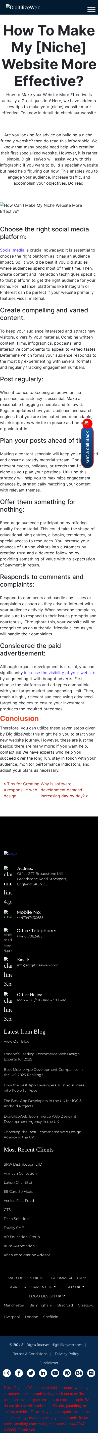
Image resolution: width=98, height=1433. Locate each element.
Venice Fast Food (19, 1200)
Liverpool (12, 1317)
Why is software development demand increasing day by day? (63, 789)
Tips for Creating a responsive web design (21, 789)
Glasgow (85, 1305)
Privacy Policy (67, 1354)
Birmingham (40, 1305)
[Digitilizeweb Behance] (79, 1373)
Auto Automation (19, 1246)
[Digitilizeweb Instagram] (7, 1373)
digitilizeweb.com (67, 1344)
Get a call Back (87, 447)
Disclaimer (49, 1363)
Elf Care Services (18, 1191)
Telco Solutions (17, 1218)
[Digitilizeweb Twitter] (31, 1373)
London (31, 1317)
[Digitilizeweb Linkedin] (43, 1373)
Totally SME (14, 1227)
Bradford (65, 1305)
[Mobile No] (10, 917)
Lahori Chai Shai (18, 1182)
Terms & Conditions (30, 1354)
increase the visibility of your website (59, 672)
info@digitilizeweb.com (38, 965)
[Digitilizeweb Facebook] (19, 1373)
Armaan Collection (20, 1173)
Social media (12, 250)
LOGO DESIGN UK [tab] (45, 1296)
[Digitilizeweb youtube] (55, 1373)
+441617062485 (29, 936)
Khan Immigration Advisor (27, 1255)
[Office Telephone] (10, 936)
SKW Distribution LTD (23, 1164)
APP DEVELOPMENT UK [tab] (31, 1287)
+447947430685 (30, 917)
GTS (7, 1209)
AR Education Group (22, 1237)
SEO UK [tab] (73, 1287)
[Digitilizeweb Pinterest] (67, 1373)
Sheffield (50, 1317)
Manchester (14, 1305)
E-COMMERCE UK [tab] (66, 1278)
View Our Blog (17, 1041)
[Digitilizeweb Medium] (91, 1373)
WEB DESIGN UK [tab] (23, 1278)
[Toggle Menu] (91, 9)
